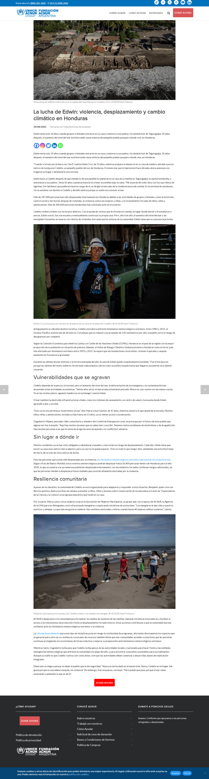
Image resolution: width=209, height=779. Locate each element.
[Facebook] (36, 145)
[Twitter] (48, 145)
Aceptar (175, 773)
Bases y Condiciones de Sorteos (96, 739)
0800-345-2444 (38, 3)
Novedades (156, 13)
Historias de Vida (59, 126)
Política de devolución (29, 735)
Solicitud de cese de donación (94, 734)
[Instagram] (42, 145)
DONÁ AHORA (104, 682)
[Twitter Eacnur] (170, 4)
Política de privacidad (28, 740)
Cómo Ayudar (137, 13)
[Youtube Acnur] (184, 4)
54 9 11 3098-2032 (59, 3)
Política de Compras (89, 745)
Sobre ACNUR (117, 13)
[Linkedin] (54, 145)
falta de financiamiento (48, 633)
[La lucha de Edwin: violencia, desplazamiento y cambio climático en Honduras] (104, 60)
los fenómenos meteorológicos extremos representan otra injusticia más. (134, 459)
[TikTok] (157, 4)
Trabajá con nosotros (89, 723)
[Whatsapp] (60, 145)
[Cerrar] (205, 773)
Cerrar (187, 773)
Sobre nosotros (86, 718)
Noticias (73, 126)
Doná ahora (183, 12)
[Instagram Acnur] (177, 4)
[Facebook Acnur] (164, 4)
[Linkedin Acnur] (190, 4)
